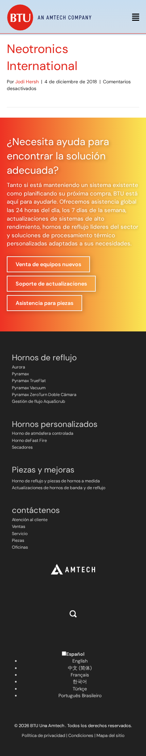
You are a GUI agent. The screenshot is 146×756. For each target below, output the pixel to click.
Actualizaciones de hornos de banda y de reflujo (58, 488)
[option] (79, 660)
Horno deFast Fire (29, 440)
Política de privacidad (43, 735)
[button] (73, 614)
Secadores (22, 447)
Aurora (18, 367)
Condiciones (80, 735)
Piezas (18, 540)
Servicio (20, 533)
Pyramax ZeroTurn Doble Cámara (44, 394)
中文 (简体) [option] (80, 668)
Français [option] (80, 675)
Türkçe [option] (80, 689)
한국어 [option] (80, 681)
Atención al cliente (30, 519)
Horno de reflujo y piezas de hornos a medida (56, 481)
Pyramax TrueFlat (29, 380)
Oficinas (20, 547)
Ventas (18, 526)
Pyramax (20, 374)
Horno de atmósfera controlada (42, 433)
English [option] (80, 661)
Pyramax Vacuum (28, 388)
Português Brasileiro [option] (80, 695)
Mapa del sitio (110, 735)
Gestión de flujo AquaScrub (38, 401)
